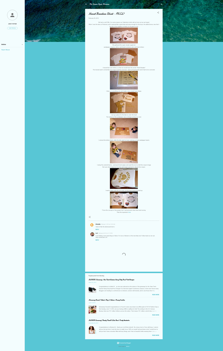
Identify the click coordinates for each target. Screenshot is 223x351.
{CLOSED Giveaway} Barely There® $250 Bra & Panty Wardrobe (109, 320)
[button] (158, 13)
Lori (97, 233)
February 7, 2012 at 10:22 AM (108, 224)
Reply (97, 229)
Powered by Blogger (125, 343)
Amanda (98, 224)
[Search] (162, 4)
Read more (155, 294)
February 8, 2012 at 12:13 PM (105, 233)
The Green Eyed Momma (99, 4)
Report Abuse (5, 50)
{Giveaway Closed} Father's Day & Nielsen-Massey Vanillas (107, 300)
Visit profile (12, 28)
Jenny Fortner (12, 24)
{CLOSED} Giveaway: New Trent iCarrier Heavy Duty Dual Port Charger (111, 280)
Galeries (127, 346)
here (129, 212)
